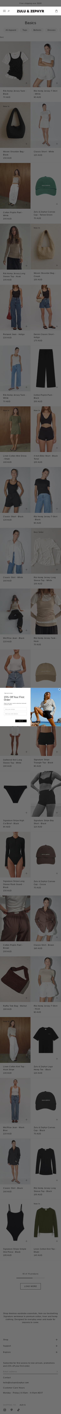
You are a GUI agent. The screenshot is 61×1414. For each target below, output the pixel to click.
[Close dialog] (59, 689)
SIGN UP (21, 721)
